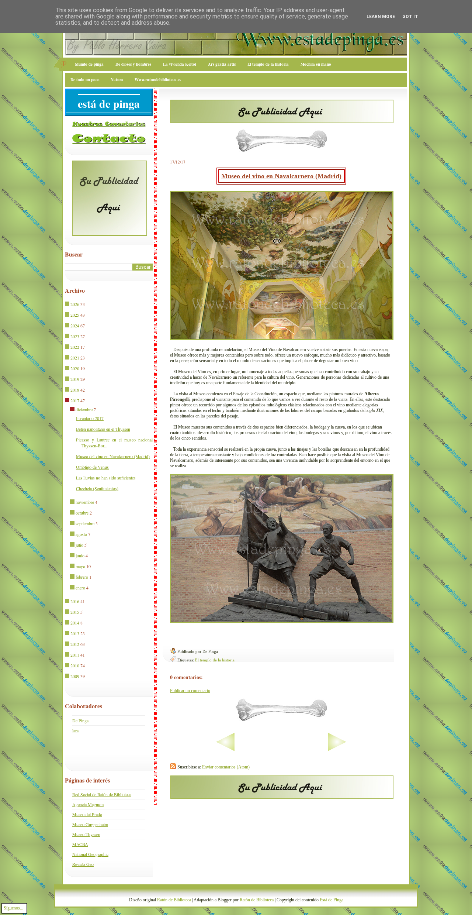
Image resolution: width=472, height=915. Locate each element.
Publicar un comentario (190, 690)
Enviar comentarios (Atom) (226, 767)
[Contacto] (109, 142)
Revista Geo (83, 864)
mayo (80, 566)
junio (80, 555)
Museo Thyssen (86, 834)
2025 (74, 315)
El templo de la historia (268, 64)
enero (80, 588)
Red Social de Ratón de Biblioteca (101, 794)
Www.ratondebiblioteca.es (158, 80)
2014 (74, 623)
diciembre (84, 409)
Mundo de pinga (89, 64)
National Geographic (90, 854)
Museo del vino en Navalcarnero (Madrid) (281, 176)
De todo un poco (85, 80)
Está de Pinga (331, 899)
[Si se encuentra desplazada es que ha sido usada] (67, 304)
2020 (74, 368)
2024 (74, 325)
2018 (74, 390)
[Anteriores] (360, 749)
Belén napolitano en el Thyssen (103, 429)
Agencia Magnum (88, 804)
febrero (82, 577)
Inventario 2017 (90, 418)
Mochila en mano (316, 64)
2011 (74, 655)
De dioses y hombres (133, 64)
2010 (74, 665)
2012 (74, 644)
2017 (74, 400)
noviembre (85, 502)
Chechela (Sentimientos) (97, 488)
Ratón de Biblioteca (174, 899)
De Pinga (80, 720)
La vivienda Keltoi (179, 64)
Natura (117, 80)
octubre (82, 513)
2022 (74, 347)
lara (75, 730)
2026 (74, 304)
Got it (410, 16)
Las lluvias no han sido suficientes (106, 478)
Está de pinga (109, 103)
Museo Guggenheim (90, 824)
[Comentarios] (109, 125)
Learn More (381, 16)
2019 (74, 379)
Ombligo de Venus (92, 467)
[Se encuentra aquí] (67, 400)
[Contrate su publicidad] (282, 121)
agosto (81, 534)
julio (79, 545)
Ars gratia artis (222, 64)
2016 (74, 601)
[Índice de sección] (202, 749)
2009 (74, 676)
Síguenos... (13, 908)
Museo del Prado (87, 814)
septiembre (85, 523)
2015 (74, 612)
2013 (74, 633)
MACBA (80, 844)
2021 (74, 358)
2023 (74, 336)
